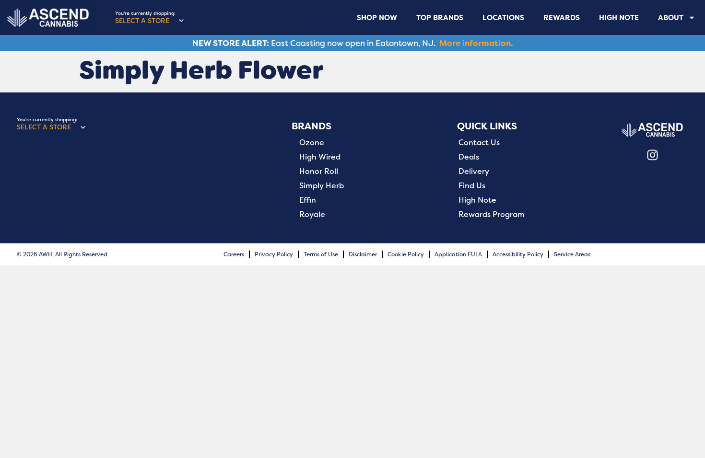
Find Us (471, 186)
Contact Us (479, 143)
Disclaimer (363, 254)
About (670, 18)
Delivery (473, 171)
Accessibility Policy (518, 254)
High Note (619, 18)
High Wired (320, 157)
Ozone (311, 143)
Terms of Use (321, 254)
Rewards (561, 18)
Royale (312, 214)
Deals (468, 157)
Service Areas (572, 254)
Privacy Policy (274, 254)
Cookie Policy (406, 254)
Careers (233, 254)
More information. (476, 43)
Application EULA (458, 254)
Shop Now (377, 18)
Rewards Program (491, 214)
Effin (307, 200)
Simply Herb (321, 186)
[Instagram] (652, 155)
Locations (503, 18)
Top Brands (439, 18)
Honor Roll (318, 171)
